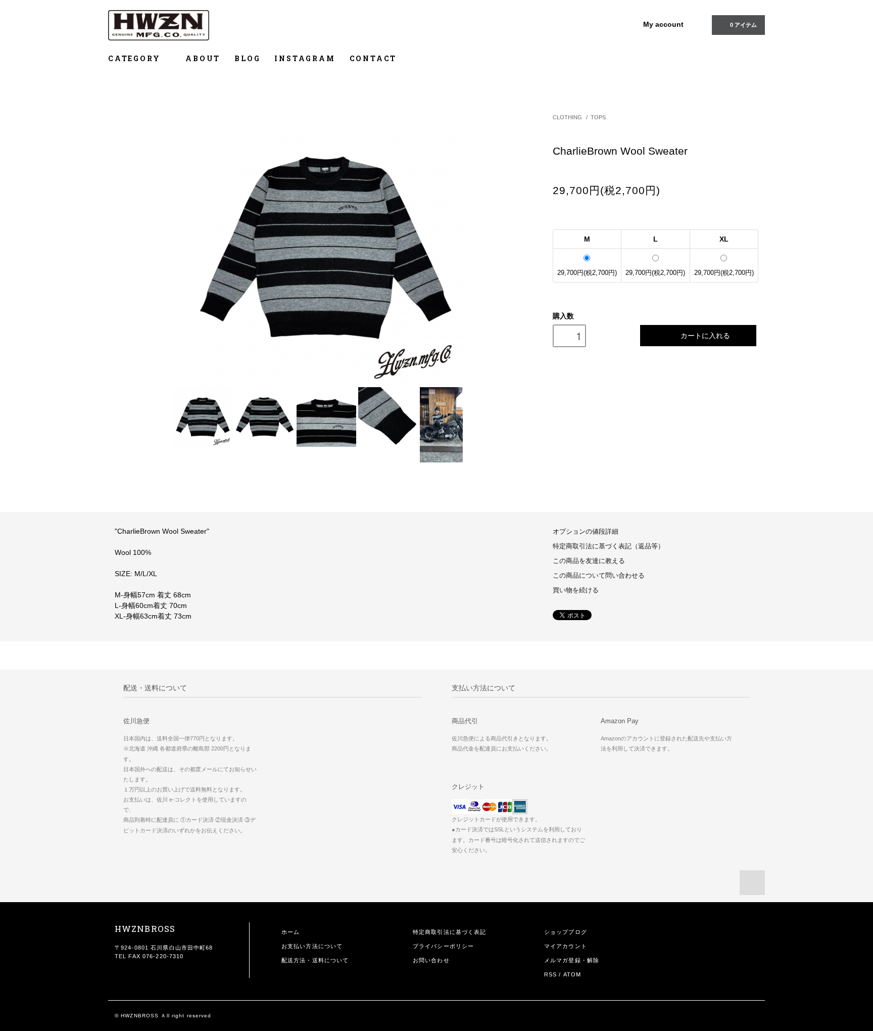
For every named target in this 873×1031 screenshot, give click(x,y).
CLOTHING (567, 117)
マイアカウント (565, 946)
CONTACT (373, 58)
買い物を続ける (576, 590)
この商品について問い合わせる (599, 575)
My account (663, 24)
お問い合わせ (431, 960)
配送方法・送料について (315, 960)
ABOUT (202, 58)
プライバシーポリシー (443, 946)
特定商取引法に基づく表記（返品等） (608, 546)
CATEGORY (135, 58)
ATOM (572, 974)
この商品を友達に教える (589, 561)
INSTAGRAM (304, 58)
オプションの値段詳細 (585, 531)
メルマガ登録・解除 (571, 960)
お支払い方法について (312, 946)
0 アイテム (743, 25)
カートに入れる (705, 335)
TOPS (598, 117)
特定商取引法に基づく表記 (449, 932)
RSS (550, 974)
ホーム (290, 932)
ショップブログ (565, 932)
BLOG (247, 58)
